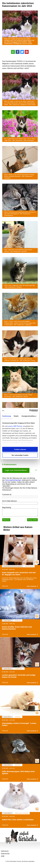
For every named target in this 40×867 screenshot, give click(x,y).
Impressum (5, 851)
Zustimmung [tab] (6, 416)
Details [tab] (16, 416)
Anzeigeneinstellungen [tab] (29, 416)
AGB (2, 856)
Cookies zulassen (20, 449)
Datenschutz (5, 853)
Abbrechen (6, 520)
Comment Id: (7, 494)
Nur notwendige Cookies (20, 455)
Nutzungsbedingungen (13, 480)
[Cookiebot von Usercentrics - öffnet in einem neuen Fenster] (29, 410)
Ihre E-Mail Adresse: (9, 501)
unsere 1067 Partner (15, 426)
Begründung (6, 507)
